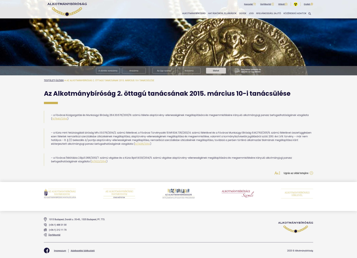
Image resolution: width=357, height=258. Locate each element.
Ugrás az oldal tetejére (296, 173)
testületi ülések (54, 80)
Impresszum (60, 250)
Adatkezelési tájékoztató (83, 250)
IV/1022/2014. (98, 161)
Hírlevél (281, 4)
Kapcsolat (248, 4)
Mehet (216, 70)
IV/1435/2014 (142, 144)
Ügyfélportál (265, 4)
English (307, 4)
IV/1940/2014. (59, 118)
